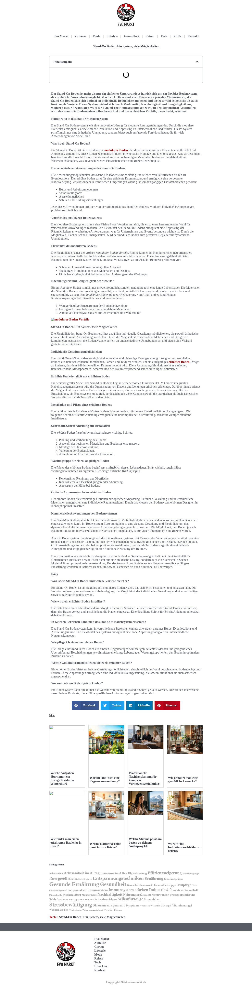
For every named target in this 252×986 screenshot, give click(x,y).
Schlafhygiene (58, 899)
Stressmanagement (109, 905)
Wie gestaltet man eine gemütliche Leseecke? (183, 779)
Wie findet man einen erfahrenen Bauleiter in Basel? (66, 842)
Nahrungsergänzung (137, 894)
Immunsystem (97, 890)
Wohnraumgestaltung (92, 910)
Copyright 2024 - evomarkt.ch (126, 982)
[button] (197, 61)
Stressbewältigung (70, 905)
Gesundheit (131, 36)
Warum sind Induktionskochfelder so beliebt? (184, 847)
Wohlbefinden (75, 910)
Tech (164, 36)
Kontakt (193, 36)
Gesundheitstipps (165, 885)
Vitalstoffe (145, 906)
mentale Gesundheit (185, 890)
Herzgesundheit (76, 890)
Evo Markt (61, 36)
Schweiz (89, 899)
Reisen (149, 36)
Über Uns (100, 966)
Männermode (89, 895)
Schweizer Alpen (105, 899)
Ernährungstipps (173, 879)
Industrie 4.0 (160, 889)
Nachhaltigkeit (109, 894)
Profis (177, 36)
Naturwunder (160, 894)
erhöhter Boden (179, 361)
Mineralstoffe (55, 895)
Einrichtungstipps (191, 873)
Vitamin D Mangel (161, 905)
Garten (99, 946)
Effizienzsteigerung (165, 873)
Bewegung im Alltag (113, 873)
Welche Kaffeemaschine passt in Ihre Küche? (105, 845)
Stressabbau (151, 899)
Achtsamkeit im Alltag (82, 873)
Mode (96, 36)
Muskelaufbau (72, 894)
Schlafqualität (76, 899)
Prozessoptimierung (182, 894)
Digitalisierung (137, 873)
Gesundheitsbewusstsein (140, 885)
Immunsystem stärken (128, 890)
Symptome (132, 905)
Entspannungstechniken (118, 878)
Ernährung (154, 878)
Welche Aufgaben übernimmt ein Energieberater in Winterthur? (62, 778)
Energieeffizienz (63, 878)
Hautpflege (183, 885)
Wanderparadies (58, 909)
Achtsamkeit (56, 873)
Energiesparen (85, 879)
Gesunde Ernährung (74, 884)
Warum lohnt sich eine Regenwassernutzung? (105, 779)
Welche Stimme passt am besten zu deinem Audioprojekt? (145, 842)
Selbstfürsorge (130, 899)
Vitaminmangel (182, 905)
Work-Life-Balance (113, 910)
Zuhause (80, 36)
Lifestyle (112, 36)
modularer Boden (116, 150)
